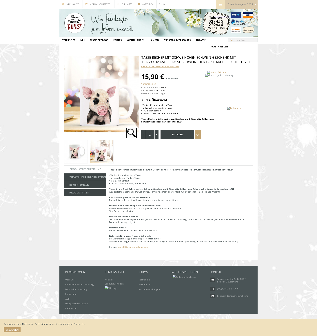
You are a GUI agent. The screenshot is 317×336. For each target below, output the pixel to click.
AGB (67, 298)
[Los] (231, 40)
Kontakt (108, 279)
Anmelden (147, 4)
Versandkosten (148, 83)
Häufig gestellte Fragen (76, 303)
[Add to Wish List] (198, 134)
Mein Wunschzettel (100, 4)
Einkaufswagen (236, 4)
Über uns (69, 279)
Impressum (70, 294)
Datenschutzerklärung (76, 289)
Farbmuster (145, 284)
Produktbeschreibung (85, 169)
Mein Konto (72, 4)
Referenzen (71, 308)
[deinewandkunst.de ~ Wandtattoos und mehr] (158, 23)
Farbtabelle (144, 279)
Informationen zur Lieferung (79, 284)
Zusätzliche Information (87, 177)
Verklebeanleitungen (149, 289)
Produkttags (79, 192)
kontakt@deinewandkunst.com (133, 247)
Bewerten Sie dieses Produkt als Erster (160, 66)
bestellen (177, 134)
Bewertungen (79, 184)
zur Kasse (126, 4)
